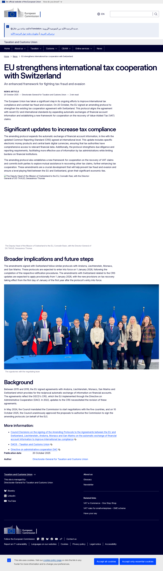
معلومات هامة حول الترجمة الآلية (25, 33)
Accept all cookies (106, 561)
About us (19, 48)
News (99, 48)
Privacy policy (78, 544)
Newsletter (88, 484)
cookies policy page (52, 560)
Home (7, 48)
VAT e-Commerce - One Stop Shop (100, 503)
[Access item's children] (25, 48)
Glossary (88, 479)
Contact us (71, 539)
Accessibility (111, 544)
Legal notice (95, 544)
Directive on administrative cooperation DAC (34, 449)
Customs (50, 48)
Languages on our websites (44, 544)
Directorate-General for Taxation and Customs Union (60, 459)
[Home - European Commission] (24, 13)
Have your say (90, 513)
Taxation (34, 48)
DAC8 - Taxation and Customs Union (30, 444)
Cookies (64, 544)
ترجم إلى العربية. (47, 33)
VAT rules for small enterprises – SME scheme (105, 508)
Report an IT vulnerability (15, 544)
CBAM (65, 48)
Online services (82, 48)
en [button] (102, 14)
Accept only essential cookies (137, 561)
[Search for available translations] (75, 439)
